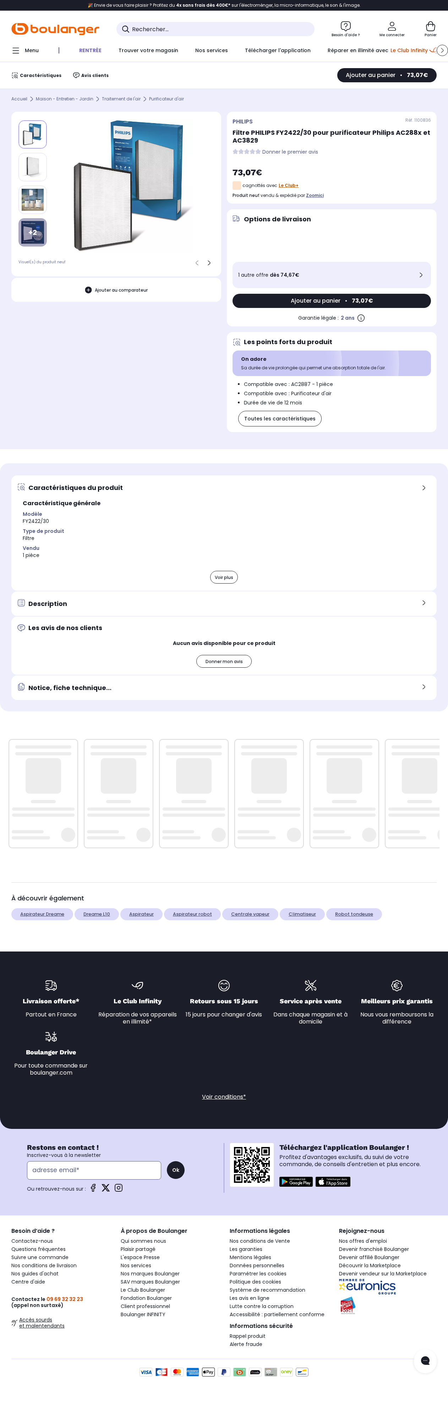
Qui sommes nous (143, 1241)
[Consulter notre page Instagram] (118, 1190)
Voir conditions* (224, 1097)
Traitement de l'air (121, 99)
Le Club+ (289, 185)
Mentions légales (250, 1257)
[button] (442, 50)
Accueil (19, 99)
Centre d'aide (28, 1281)
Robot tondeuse (354, 914)
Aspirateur (141, 914)
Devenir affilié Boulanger (369, 1257)
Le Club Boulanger (143, 1290)
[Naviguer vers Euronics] (388, 1287)
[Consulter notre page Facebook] (93, 1190)
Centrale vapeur (250, 914)
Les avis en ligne (249, 1298)
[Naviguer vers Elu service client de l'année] (388, 1305)
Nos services (136, 1265)
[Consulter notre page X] (106, 1190)
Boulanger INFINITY (143, 1314)
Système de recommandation (267, 1290)
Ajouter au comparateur (121, 290)
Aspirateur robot (192, 914)
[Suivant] (209, 263)
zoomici (315, 195)
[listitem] (33, 167)
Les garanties (246, 1249)
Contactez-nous (32, 1241)
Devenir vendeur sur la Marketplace (383, 1273)
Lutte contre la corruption (262, 1306)
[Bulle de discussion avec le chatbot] (425, 1361)
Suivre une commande (40, 1257)
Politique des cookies (255, 1281)
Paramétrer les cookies (258, 1273)
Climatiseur (302, 914)
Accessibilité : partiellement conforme (277, 1314)
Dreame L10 (96, 914)
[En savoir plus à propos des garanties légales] (361, 318)
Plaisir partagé (138, 1249)
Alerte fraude (246, 1344)
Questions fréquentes (38, 1249)
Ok (175, 1170)
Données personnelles (257, 1265)
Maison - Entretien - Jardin (64, 99)
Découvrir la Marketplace (370, 1265)
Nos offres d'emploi (363, 1241)
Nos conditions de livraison (44, 1265)
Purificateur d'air (166, 99)
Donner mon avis (224, 661)
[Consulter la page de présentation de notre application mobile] (296, 1182)
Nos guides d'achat (35, 1273)
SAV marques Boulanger (150, 1281)
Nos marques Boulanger (150, 1273)
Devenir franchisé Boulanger (374, 1249)
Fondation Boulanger (146, 1298)
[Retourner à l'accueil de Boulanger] (55, 29)
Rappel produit (248, 1336)
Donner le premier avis (290, 152)
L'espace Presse (140, 1257)
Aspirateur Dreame (42, 914)
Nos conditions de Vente (260, 1241)
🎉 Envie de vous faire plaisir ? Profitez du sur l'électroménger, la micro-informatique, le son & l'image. (224, 5)
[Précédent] (197, 263)
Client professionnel (145, 1306)
